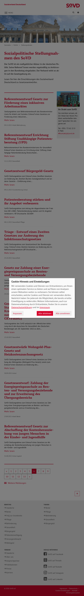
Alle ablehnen (44, 313)
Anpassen (17, 313)
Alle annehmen (63, 313)
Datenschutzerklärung (21, 307)
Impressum (45, 307)
